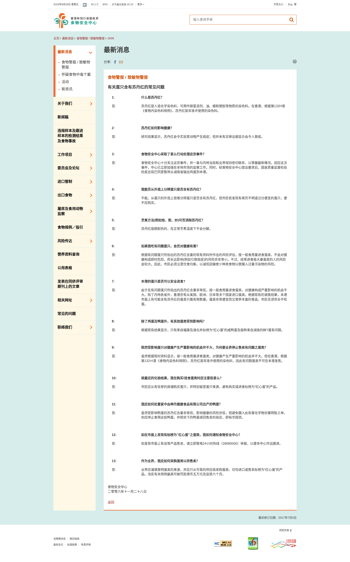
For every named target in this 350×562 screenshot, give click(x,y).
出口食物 (62, 195)
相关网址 (62, 300)
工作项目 (62, 154)
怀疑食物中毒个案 (76, 75)
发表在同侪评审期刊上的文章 (70, 284)
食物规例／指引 (70, 227)
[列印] (295, 61)
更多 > (140, 4)
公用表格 (65, 268)
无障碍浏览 (59, 538)
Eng (290, 4)
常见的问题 (67, 314)
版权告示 (58, 544)
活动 (65, 82)
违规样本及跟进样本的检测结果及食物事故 (70, 136)
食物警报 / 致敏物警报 (91, 38)
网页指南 (74, 538)
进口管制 (62, 181)
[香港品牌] (283, 543)
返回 (111, 502)
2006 (111, 38)
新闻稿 (63, 117)
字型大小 (278, 4)
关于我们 (62, 103)
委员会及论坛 (66, 168)
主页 (56, 38)
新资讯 (67, 89)
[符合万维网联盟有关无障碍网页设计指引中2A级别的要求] (222, 543)
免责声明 (86, 544)
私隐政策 (72, 544)
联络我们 (62, 327)
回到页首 (284, 530)
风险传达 (62, 241)
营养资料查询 (68, 254)
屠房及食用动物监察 (68, 211)
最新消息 (68, 38)
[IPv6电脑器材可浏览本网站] (253, 543)
